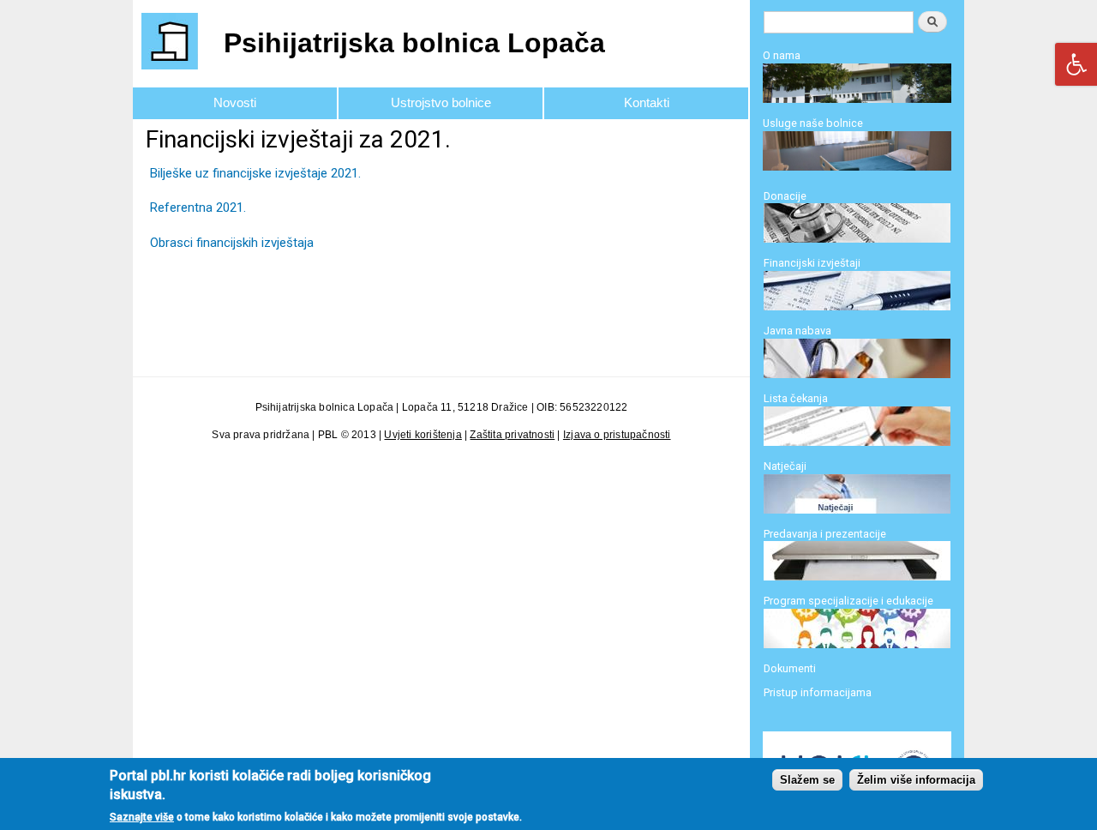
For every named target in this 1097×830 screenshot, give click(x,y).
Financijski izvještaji (812, 262)
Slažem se (807, 780)
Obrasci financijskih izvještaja (232, 242)
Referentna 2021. (198, 207)
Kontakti (646, 102)
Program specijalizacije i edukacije (848, 600)
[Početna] (172, 43)
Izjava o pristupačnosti (617, 435)
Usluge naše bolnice (813, 123)
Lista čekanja (796, 398)
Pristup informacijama (818, 692)
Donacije (785, 195)
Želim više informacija (916, 780)
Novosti (234, 102)
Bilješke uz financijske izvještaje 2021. (255, 173)
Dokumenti (790, 668)
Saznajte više (142, 817)
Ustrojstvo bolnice (441, 102)
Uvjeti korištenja (422, 435)
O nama (781, 55)
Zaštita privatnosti (512, 435)
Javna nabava (797, 330)
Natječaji (785, 466)
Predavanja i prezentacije (825, 533)
